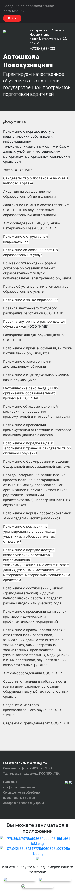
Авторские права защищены (23, 803)
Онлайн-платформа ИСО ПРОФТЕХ (27, 768)
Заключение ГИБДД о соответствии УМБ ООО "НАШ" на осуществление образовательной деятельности (37, 210)
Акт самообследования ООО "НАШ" (32, 673)
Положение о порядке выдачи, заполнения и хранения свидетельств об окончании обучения (37, 448)
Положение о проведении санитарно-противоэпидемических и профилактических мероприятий (34, 616)
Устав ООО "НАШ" (17, 170)
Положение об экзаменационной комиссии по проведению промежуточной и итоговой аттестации (36, 411)
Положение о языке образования (30, 300)
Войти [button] (12, 18)
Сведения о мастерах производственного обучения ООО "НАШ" (32, 710)
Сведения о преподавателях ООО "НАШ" (36, 723)
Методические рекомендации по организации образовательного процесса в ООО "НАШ (30, 393)
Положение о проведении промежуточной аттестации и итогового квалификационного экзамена (37, 430)
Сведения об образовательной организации (28, 8)
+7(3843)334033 (42, 49)
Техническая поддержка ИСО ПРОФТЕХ (31, 773)
